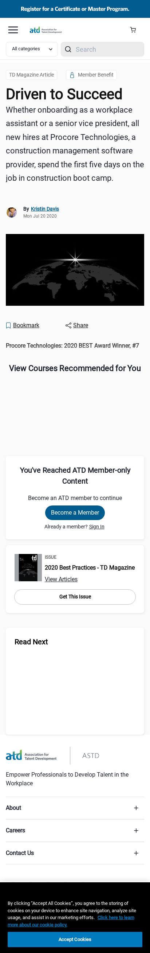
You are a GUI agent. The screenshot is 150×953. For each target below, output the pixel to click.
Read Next (31, 641)
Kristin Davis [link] (45, 209)
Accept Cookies (75, 939)
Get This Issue (75, 596)
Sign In (96, 527)
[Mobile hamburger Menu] (13, 30)
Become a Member (75, 512)
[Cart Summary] (135, 30)
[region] (75, 346)
